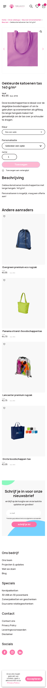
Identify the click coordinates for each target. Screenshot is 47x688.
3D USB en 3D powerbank (15, 594)
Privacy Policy (9, 625)
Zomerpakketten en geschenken (19, 599)
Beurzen (5, 22)
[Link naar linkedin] (20, 652)
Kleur (4, 126)
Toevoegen (21, 164)
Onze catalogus (14, 20)
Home (4, 20)
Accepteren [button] (34, 678)
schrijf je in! (24, 524)
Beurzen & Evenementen (31, 20)
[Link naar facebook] (4, 652)
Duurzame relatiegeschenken (17, 603)
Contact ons (8, 620)
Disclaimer (7, 634)
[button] (41, 31)
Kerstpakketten (10, 590)
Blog (4, 573)
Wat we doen (9, 568)
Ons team (7, 560)
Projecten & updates (13, 564)
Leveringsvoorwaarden (14, 629)
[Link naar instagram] (12, 652)
